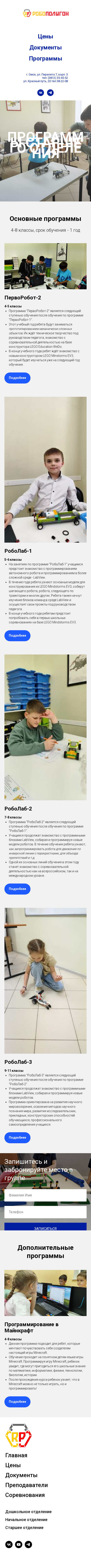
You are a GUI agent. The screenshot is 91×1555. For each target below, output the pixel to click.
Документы (45, 47)
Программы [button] (45, 58)
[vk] (40, 92)
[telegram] (50, 92)
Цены (45, 36)
